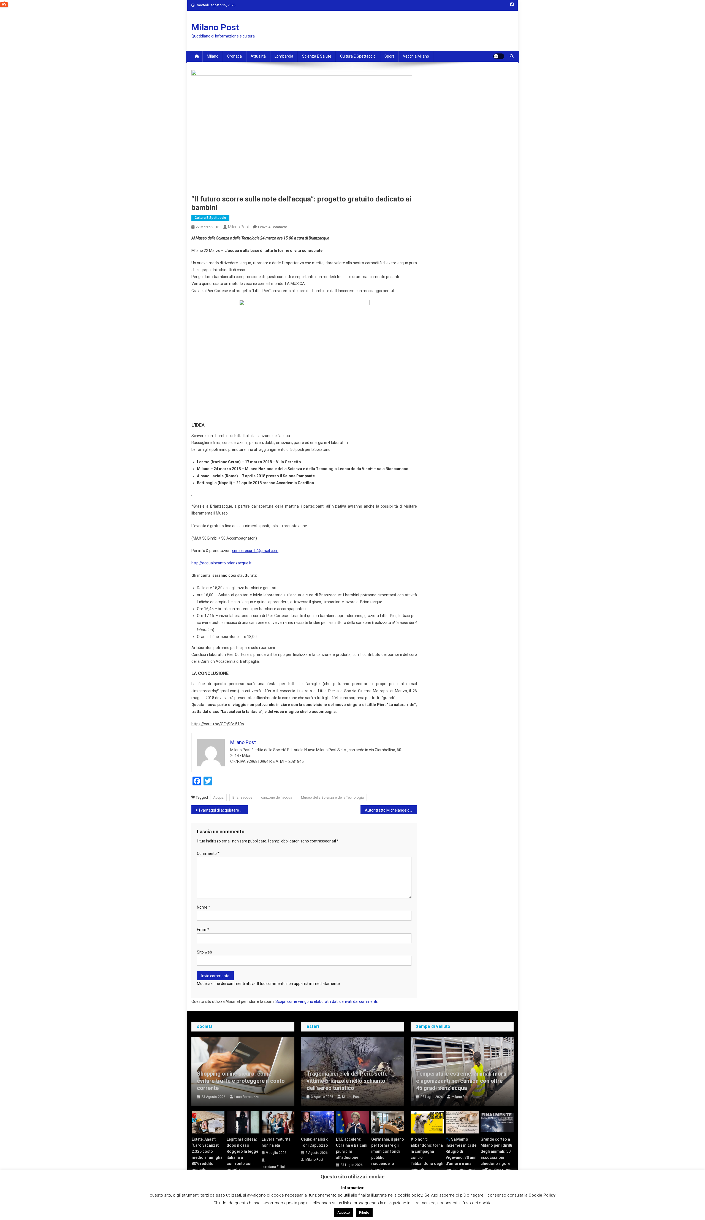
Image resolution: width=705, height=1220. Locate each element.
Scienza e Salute (316, 56)
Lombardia (284, 56)
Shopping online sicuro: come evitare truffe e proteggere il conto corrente (241, 1080)
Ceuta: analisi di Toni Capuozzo (315, 1142)
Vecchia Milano (416, 56)
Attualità (258, 56)
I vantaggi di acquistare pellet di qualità (223, 810)
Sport (389, 56)
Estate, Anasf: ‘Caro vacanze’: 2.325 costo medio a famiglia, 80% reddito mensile (207, 1154)
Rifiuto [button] (364, 1212)
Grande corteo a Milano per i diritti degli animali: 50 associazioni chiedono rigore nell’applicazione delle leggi (496, 1157)
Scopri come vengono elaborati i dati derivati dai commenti (326, 1001)
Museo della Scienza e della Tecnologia (332, 797)
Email (203, 929)
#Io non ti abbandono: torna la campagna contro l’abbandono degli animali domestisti (427, 1157)
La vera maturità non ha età (276, 1142)
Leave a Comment (272, 227)
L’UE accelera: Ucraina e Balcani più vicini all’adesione (351, 1148)
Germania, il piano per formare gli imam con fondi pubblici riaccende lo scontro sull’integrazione (387, 1157)
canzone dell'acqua (276, 797)
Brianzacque (242, 797)
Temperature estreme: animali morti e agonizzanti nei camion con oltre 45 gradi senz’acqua (461, 1080)
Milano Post (215, 27)
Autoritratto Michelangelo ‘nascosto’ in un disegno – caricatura (391, 810)
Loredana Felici (273, 1167)
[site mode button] (498, 56)
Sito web (204, 952)
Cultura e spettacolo (358, 56)
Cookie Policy (541, 1195)
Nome (203, 907)
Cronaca (234, 56)
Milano (212, 56)
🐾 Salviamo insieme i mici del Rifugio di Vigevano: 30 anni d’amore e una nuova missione (462, 1154)
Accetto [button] (343, 1212)
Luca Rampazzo (246, 1097)
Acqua (218, 797)
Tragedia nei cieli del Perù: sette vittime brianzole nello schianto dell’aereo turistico (347, 1080)
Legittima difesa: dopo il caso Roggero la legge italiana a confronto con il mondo (242, 1154)
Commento (208, 853)
